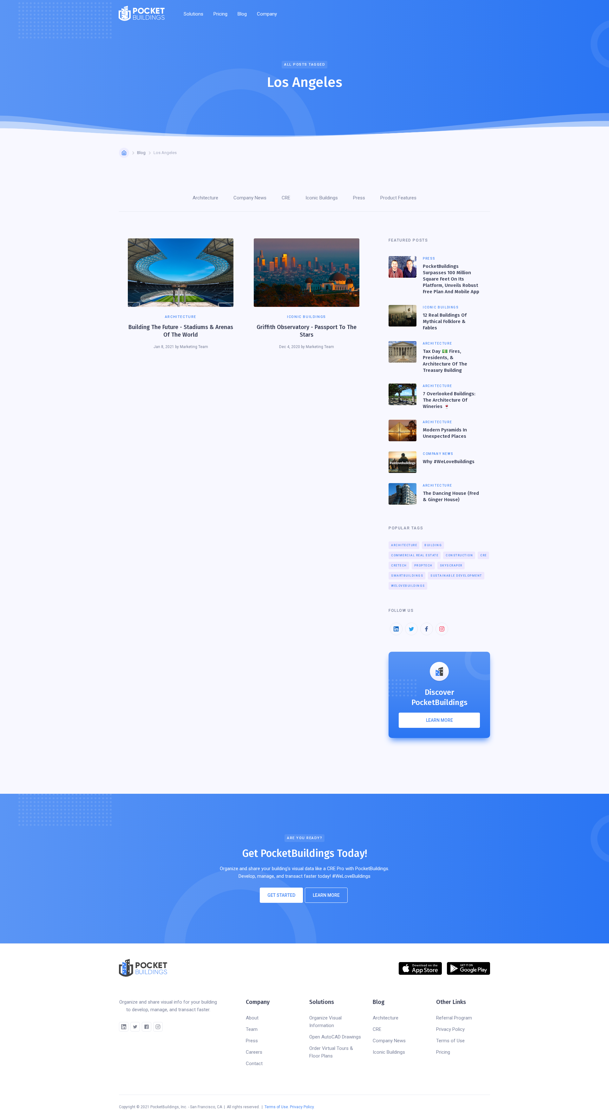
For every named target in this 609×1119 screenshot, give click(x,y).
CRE (483, 555)
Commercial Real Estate (414, 555)
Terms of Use (450, 1041)
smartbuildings (407, 575)
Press (252, 1041)
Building (433, 545)
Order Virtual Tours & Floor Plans (331, 1052)
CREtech (399, 565)
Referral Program (454, 1018)
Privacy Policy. (302, 1107)
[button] (193, 14)
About (252, 1018)
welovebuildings (408, 585)
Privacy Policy (450, 1029)
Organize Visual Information (325, 1021)
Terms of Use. (277, 1107)
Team (252, 1029)
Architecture (404, 545)
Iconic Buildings (389, 1052)
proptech (423, 565)
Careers (254, 1052)
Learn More (326, 895)
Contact (254, 1063)
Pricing (220, 14)
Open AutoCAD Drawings (335, 1037)
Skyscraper (451, 565)
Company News (389, 1041)
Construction (459, 555)
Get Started (281, 895)
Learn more (439, 720)
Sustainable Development (456, 575)
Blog (242, 14)
